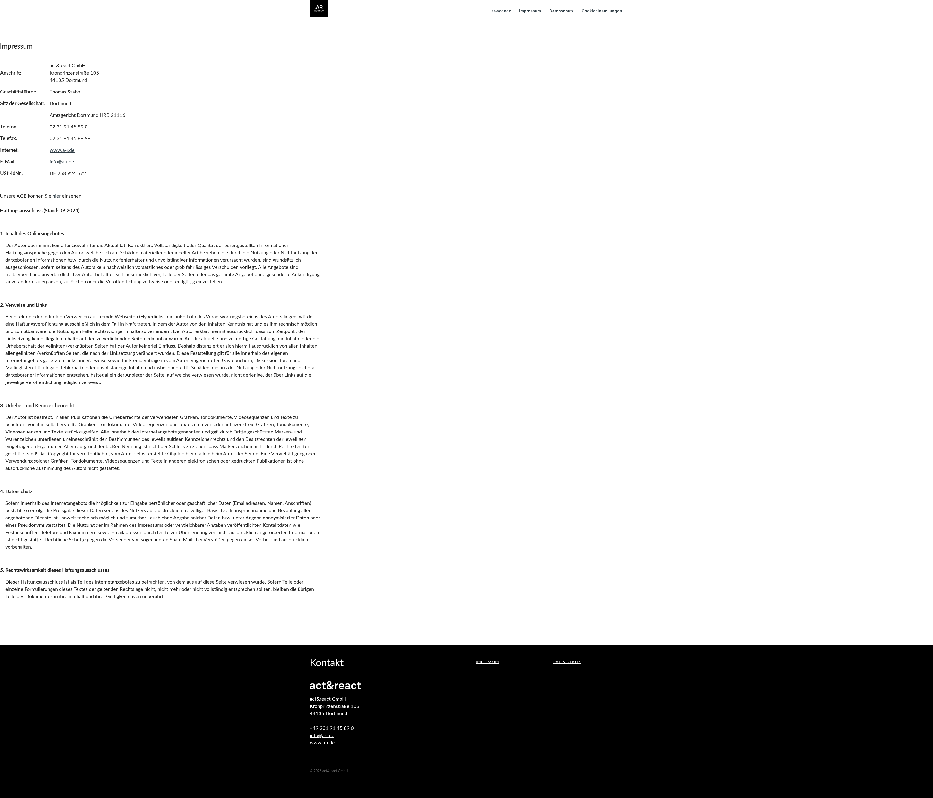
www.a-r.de (62, 150)
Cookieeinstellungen (602, 11)
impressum (487, 662)
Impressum (530, 11)
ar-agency (501, 11)
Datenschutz (561, 11)
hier (56, 196)
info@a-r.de (62, 162)
